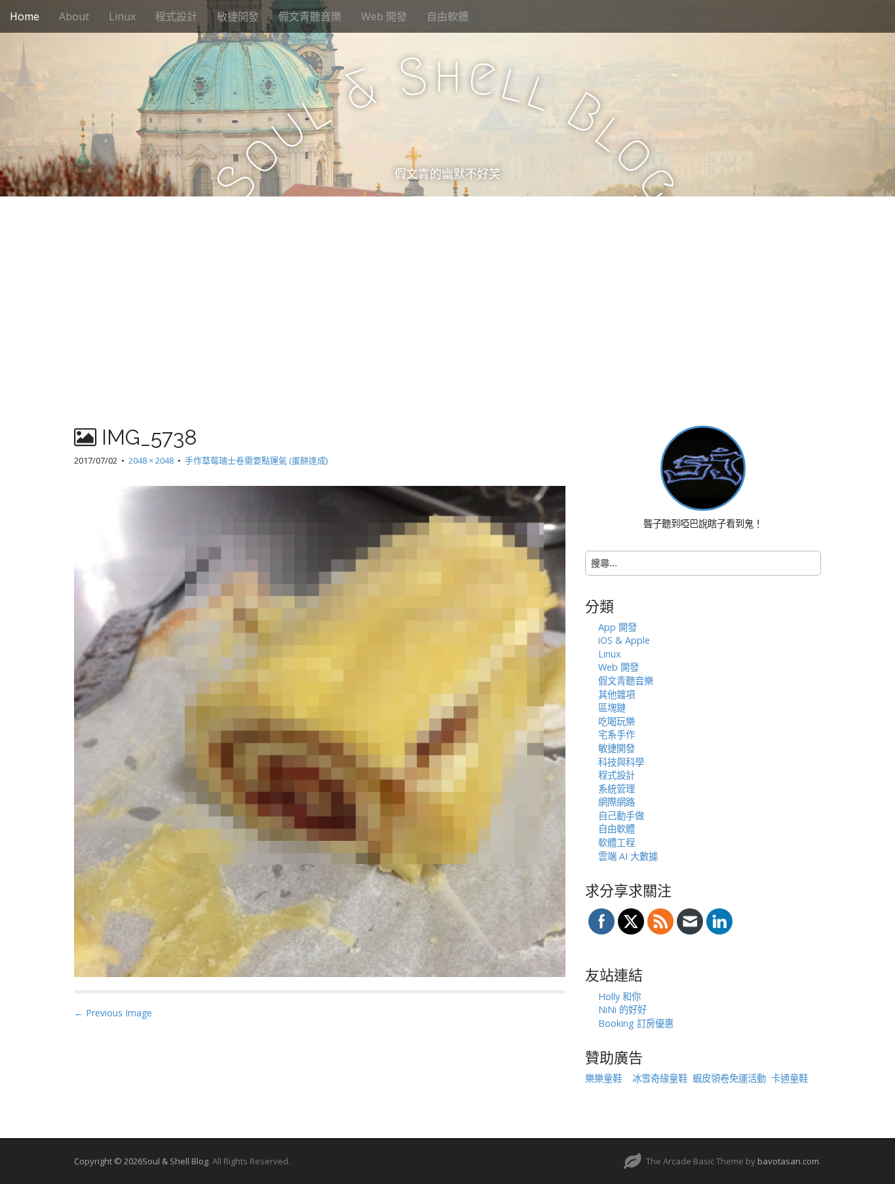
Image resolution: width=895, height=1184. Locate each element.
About (74, 16)
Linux (122, 16)
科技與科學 (621, 762)
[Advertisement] (447, 294)
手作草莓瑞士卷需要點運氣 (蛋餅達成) (256, 460)
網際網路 (616, 802)
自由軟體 (447, 16)
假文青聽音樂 (309, 16)
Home (24, 16)
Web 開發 (384, 16)
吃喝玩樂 (616, 721)
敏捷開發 (238, 16)
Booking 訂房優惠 (636, 1023)
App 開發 (617, 627)
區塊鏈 (612, 707)
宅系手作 (616, 734)
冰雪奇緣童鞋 (659, 1078)
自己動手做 (621, 815)
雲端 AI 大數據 (628, 856)
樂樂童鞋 (603, 1078)
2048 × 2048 (151, 460)
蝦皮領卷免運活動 (729, 1078)
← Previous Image (113, 1013)
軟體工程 (616, 842)
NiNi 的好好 (622, 1009)
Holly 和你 (619, 996)
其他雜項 (616, 694)
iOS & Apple (624, 640)
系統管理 (616, 789)
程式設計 (176, 16)
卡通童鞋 (789, 1078)
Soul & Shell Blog (175, 1161)
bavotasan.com (788, 1161)
